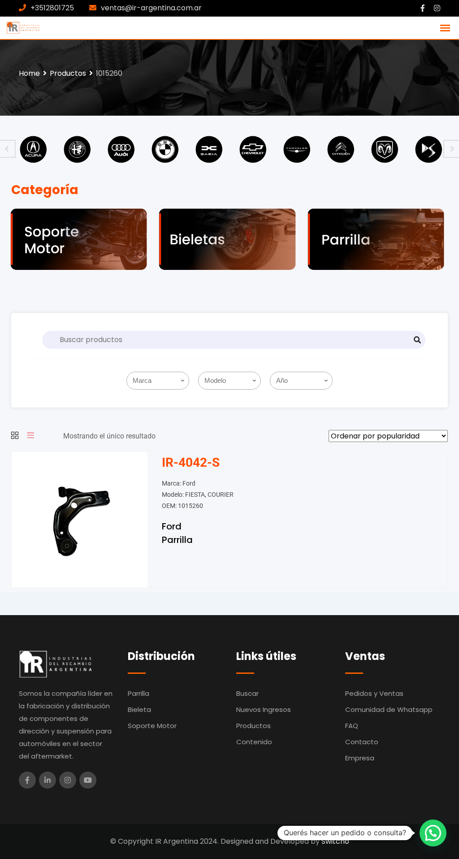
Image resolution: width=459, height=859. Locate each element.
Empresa (359, 758)
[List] (30, 436)
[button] (433, 833)
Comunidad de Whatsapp (389, 709)
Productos (253, 725)
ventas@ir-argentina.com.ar (151, 8)
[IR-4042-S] (79, 519)
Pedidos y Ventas (374, 693)
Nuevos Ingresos (263, 709)
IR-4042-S (191, 462)
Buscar (247, 693)
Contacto (361, 741)
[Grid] (14, 436)
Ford (172, 526)
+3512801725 (52, 8)
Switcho (335, 841)
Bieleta (139, 709)
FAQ (351, 725)
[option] (33, 149)
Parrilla (177, 540)
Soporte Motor (152, 725)
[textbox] (159, 380)
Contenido (254, 741)
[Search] (417, 340)
